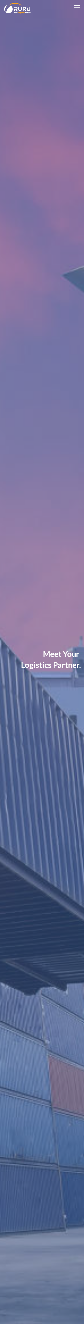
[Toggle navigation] (77, 7)
